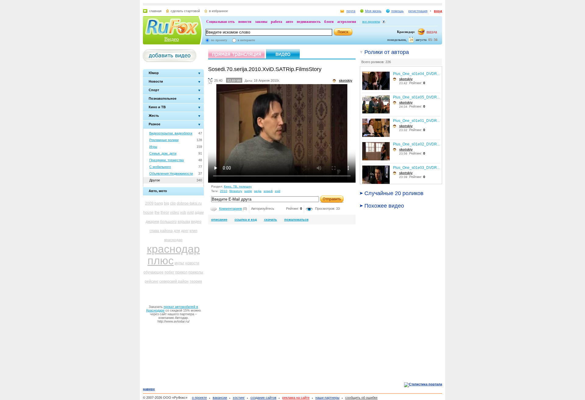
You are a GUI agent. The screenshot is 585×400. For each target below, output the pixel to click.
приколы (195, 272)
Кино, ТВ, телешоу (238, 186)
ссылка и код (246, 219)
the (157, 212)
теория (196, 281)
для (177, 231)
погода (432, 31)
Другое (154, 180)
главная (155, 11)
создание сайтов (263, 397)
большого (168, 222)
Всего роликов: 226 (376, 62)
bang (158, 203)
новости (244, 22)
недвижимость (309, 22)
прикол (181, 272)
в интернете (246, 40)
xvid (190, 212)
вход (438, 11)
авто (289, 22)
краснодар (173, 240)
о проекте (199, 397)
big (166, 203)
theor (165, 212)
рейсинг (151, 281)
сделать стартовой (185, 11)
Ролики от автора (386, 52)
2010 (223, 191)
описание (219, 219)
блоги (329, 22)
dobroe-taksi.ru (189, 203)
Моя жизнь (373, 11)
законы (261, 22)
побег (169, 272)
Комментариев (230, 208)
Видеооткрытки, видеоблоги (170, 133)
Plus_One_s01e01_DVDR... (416, 121)
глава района (161, 231)
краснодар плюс (173, 255)
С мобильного (160, 167)
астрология (346, 22)
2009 (149, 203)
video (174, 212)
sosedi (268, 191)
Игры (153, 146)
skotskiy (406, 79)
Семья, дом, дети (162, 153)
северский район (174, 281)
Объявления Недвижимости (171, 173)
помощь (397, 11)
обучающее (154, 272)
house (148, 212)
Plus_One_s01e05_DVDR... (416, 97)
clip (173, 203)
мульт (179, 263)
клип (193, 231)
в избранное (218, 11)
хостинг (239, 397)
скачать (270, 219)
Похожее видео (384, 206)
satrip (248, 191)
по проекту (219, 40)
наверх (149, 389)
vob (183, 212)
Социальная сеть (220, 22)
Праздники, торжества (166, 160)
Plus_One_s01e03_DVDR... (416, 168)
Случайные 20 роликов (394, 193)
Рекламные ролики (164, 140)
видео (196, 222)
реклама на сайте (296, 397)
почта (350, 11)
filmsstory (235, 191)
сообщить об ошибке (361, 397)
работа (276, 22)
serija (257, 191)
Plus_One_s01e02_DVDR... (416, 144)
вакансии (220, 397)
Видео (171, 39)
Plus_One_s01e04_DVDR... (416, 74)
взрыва (184, 222)
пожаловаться (296, 219)
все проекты (371, 21)
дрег (185, 231)
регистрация (417, 11)
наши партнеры (327, 397)
